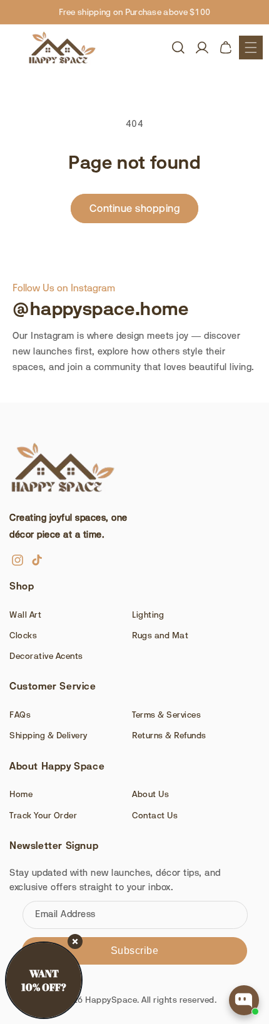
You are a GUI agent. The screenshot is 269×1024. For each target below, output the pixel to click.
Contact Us (155, 815)
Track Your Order (43, 815)
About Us (150, 794)
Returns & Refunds (169, 735)
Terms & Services (166, 714)
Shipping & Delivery (48, 735)
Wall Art (25, 614)
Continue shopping (134, 208)
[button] (251, 47)
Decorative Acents (46, 655)
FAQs (20, 714)
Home (21, 794)
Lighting (148, 614)
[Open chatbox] (244, 1000)
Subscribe (135, 950)
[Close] (75, 941)
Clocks (23, 635)
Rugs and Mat (160, 635)
